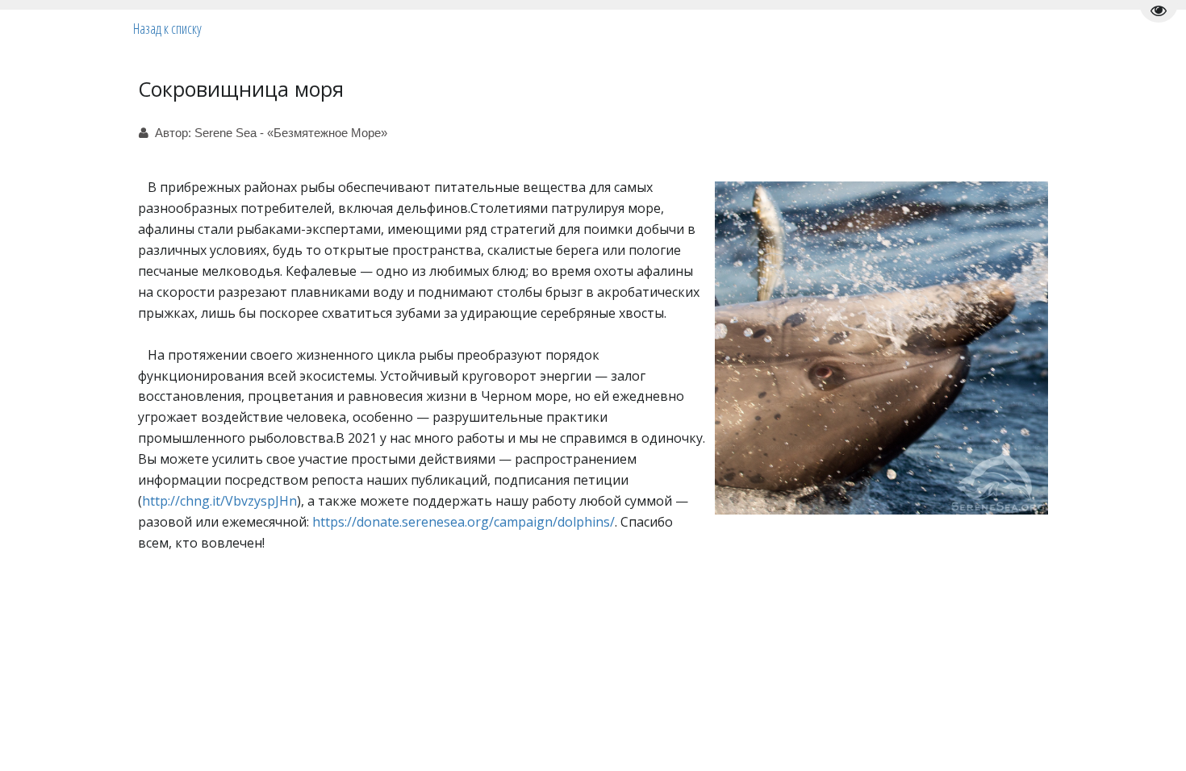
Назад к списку (167, 28)
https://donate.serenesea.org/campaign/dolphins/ (463, 522)
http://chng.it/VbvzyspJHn (219, 501)
